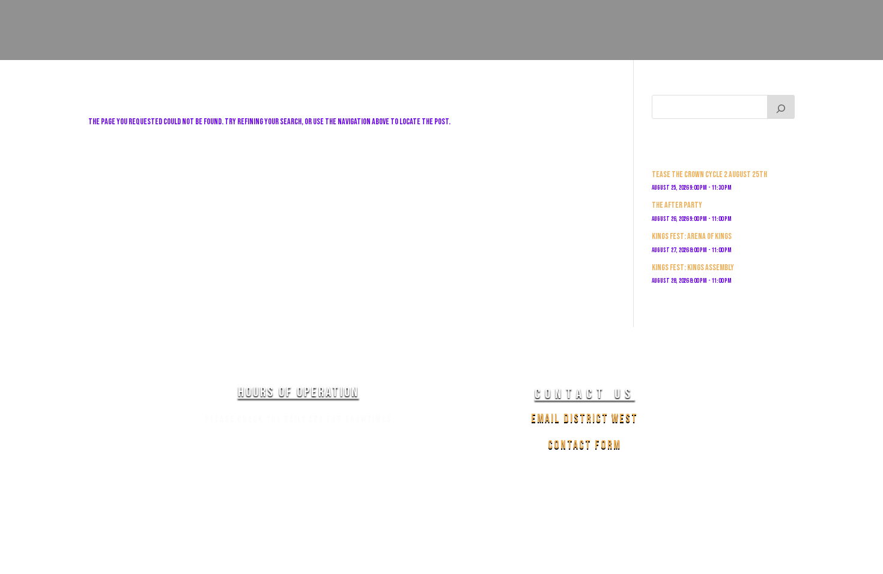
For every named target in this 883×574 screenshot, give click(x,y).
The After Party (677, 205)
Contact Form (584, 445)
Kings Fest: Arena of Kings (692, 236)
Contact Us (776, 70)
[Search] (781, 107)
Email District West (584, 418)
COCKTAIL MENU (594, 70)
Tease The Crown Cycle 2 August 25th (709, 174)
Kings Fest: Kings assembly (693, 267)
